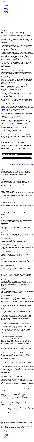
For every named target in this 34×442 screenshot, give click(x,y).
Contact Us (6, 434)
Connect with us (5, 431)
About (5, 8)
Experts (6, 11)
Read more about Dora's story (8, 117)
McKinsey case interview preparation (11, 416)
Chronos (6, 5)
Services (6, 7)
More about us (12, 49)
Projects (6, 9)
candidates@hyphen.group (7, 397)
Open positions (4, 49)
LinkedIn (6, 437)
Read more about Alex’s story (8, 124)
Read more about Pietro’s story (8, 110)
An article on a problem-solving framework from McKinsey (17, 418)
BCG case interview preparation (10, 415)
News (5, 4)
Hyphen (3, 1)
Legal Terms (7, 436)
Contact (6, 12)
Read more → (4, 223)
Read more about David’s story (8, 139)
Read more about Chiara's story (8, 132)
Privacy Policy (29, 164)
